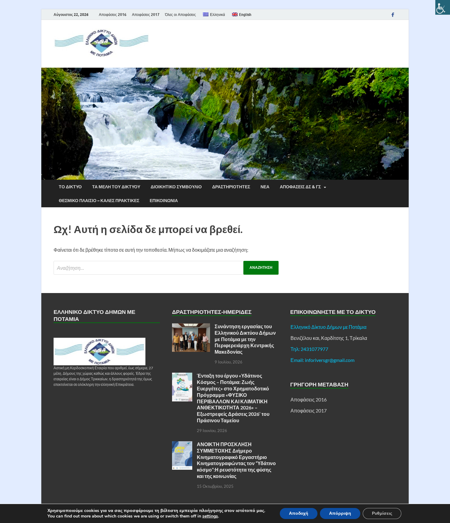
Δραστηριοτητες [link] (231, 186)
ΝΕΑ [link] (265, 186)
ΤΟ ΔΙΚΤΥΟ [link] (70, 186)
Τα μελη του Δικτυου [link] (116, 186)
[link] (442, 7)
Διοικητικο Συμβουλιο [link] (176, 186)
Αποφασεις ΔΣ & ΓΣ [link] (300, 186)
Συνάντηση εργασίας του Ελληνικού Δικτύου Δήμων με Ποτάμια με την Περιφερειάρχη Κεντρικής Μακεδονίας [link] (245, 339)
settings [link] (210, 516)
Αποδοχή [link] (298, 513)
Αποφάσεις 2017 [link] (145, 14)
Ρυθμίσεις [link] (382, 513)
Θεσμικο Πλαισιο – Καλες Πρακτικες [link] (99, 200)
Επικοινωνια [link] (164, 200)
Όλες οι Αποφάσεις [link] (180, 14)
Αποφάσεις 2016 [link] (112, 14)
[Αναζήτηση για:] (166, 268)
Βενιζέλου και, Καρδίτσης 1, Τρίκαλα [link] (329, 338)
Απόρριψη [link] (340, 513)
